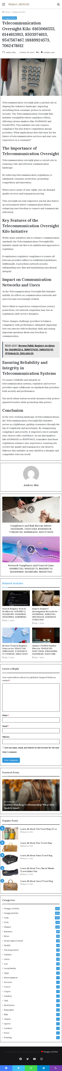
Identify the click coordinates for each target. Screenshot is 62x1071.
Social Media (10, 968)
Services (8, 982)
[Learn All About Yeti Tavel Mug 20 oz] (10, 833)
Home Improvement (13, 941)
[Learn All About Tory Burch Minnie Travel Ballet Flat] (10, 872)
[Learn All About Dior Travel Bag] (10, 847)
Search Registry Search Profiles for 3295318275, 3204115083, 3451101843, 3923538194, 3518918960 (14, 612)
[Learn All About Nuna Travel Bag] (10, 859)
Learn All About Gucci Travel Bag (36, 881)
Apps (6, 973)
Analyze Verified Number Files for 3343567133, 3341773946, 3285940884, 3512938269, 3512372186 (45, 649)
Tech (6, 922)
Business (8, 931)
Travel (7, 987)
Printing (8, 1037)
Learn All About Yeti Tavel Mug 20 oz (38, 829)
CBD (6, 1000)
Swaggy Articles (11, 908)
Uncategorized (11, 950)
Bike (6, 1014)
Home (7, 12)
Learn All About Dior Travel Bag (36, 843)
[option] (31, 795)
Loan (6, 918)
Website (5, 737)
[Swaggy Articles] (18, 4)
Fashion (7, 954)
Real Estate (9, 1005)
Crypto (7, 991)
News (6, 936)
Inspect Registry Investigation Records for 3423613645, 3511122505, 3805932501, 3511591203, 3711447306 (45, 614)
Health (7, 945)
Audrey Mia (11, 52)
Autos (7, 959)
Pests (6, 1033)
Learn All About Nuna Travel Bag (36, 855)
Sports (7, 1023)
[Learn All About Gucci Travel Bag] (10, 885)
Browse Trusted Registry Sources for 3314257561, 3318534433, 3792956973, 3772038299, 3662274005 (15, 649)
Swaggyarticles (18, 12)
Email (5, 726)
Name (5, 715)
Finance (7, 927)
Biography (9, 1010)
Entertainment (11, 977)
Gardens (8, 996)
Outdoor (8, 1028)
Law (6, 964)
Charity (7, 1019)
